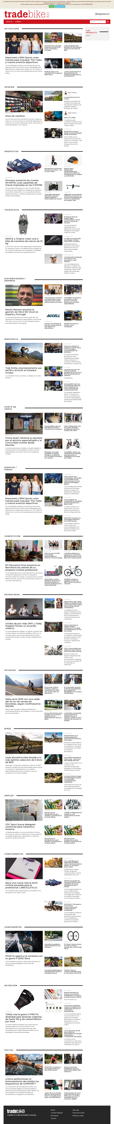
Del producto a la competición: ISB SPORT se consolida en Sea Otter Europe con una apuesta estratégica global (73, 480)
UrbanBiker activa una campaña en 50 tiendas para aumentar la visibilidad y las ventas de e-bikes (72, 455)
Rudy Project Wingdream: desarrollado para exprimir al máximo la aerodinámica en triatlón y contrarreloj (73, 172)
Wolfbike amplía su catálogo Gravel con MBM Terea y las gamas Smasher (72, 581)
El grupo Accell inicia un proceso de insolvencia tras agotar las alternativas (53, 326)
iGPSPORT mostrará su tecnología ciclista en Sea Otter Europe (72, 519)
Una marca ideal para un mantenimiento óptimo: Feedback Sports (53, 971)
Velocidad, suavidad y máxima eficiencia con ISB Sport (52, 945)
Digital (9, 1050)
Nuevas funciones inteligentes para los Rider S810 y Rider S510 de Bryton (72, 1069)
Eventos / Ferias (10, 468)
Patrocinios (12, 595)
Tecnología (11, 210)
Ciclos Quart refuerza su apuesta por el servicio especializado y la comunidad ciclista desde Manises (23, 441)
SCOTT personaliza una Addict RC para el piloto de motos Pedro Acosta (72, 650)
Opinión (9, 87)
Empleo (9, 796)
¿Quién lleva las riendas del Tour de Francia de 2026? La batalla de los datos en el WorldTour (53, 1095)
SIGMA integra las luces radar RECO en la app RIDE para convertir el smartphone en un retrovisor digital (72, 1096)
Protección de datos (79, 1113)
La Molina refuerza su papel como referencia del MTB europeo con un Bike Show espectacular (73, 555)
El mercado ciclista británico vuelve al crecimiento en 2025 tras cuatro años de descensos (52, 690)
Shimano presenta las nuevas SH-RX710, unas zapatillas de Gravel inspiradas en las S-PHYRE (23, 182)
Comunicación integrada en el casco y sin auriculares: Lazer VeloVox (73, 259)
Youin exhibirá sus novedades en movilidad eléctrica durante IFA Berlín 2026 (73, 502)
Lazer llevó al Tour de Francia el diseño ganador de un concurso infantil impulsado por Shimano (73, 372)
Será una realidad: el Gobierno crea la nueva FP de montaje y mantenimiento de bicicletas (72, 349)
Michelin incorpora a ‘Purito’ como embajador (71, 325)
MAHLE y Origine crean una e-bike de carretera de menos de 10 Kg (23, 241)
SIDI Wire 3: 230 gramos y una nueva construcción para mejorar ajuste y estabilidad (72, 907)
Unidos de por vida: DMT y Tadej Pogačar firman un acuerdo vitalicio (23, 626)
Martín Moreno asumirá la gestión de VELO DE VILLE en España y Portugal (53, 48)
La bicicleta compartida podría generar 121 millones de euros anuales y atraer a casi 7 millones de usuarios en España (72, 716)
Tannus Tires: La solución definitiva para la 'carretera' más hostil (72, 971)
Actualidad (11, 29)
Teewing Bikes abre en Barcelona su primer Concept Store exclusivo (53, 427)
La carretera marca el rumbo (72, 98)
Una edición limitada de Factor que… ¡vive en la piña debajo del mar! (72, 759)
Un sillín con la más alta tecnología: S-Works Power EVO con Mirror (72, 240)
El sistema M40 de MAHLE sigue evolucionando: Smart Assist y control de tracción (72, 220)
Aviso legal (76, 1110)
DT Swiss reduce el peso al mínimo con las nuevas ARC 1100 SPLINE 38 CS (73, 946)
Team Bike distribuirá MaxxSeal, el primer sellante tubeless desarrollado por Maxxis (53, 197)
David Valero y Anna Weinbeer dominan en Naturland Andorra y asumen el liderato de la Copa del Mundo (53, 582)
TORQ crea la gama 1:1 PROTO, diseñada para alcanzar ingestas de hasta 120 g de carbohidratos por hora (23, 1018)
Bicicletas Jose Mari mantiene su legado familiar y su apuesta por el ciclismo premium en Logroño (53, 455)
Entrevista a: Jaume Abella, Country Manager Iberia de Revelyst (73, 133)
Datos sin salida (70, 117)
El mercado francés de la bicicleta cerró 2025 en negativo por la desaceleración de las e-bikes (53, 716)
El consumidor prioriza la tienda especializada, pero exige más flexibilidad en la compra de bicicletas (73, 690)
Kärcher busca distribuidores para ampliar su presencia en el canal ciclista (53, 815)
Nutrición (10, 985)
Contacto (53, 1118)
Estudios (10, 670)
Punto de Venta (10, 408)
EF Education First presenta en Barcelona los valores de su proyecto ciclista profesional (22, 567)
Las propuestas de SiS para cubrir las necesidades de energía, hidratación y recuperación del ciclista (73, 1033)
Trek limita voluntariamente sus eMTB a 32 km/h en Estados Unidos (23, 370)
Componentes (13, 927)
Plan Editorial (54, 1115)
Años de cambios (15, 116)
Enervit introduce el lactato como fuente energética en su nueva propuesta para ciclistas (73, 995)
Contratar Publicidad (57, 1113)
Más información (60, 6)
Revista (9, 22)
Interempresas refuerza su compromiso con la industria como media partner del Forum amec (53, 300)
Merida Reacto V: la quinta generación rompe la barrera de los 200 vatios (72, 738)
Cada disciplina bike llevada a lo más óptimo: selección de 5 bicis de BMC (73, 48)
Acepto (51, 6)
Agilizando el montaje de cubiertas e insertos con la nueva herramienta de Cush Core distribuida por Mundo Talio (73, 197)
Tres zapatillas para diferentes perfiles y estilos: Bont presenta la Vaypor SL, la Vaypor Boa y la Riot (73, 864)
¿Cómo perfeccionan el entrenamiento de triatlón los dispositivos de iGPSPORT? (72, 74)
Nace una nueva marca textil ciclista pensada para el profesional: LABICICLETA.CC (21, 885)
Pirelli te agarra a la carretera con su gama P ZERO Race (53, 73)
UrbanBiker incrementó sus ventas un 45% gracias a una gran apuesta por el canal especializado (72, 300)
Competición (12, 536)
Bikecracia (11, 339)
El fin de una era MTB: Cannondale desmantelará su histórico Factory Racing (53, 555)
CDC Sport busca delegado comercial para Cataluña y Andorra (20, 826)
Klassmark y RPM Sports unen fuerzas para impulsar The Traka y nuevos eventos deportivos (23, 60)
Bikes (7, 729)
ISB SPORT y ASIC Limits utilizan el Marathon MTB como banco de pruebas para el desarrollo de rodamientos (73, 604)
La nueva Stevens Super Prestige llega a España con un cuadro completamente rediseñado (72, 779)
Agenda (18, 22)
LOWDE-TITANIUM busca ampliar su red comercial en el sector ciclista (73, 815)
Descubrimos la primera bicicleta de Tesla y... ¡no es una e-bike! (53, 170)
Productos (11, 151)
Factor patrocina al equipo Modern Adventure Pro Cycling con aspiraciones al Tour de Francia (73, 628)
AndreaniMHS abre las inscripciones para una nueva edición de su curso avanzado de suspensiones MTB (72, 387)
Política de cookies (78, 1115)
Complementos (13, 854)
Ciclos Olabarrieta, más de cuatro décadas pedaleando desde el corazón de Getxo (72, 428)
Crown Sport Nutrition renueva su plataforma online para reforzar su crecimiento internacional (72, 1008)
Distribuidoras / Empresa (14, 280)
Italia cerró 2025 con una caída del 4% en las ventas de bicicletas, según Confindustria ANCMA (23, 702)
